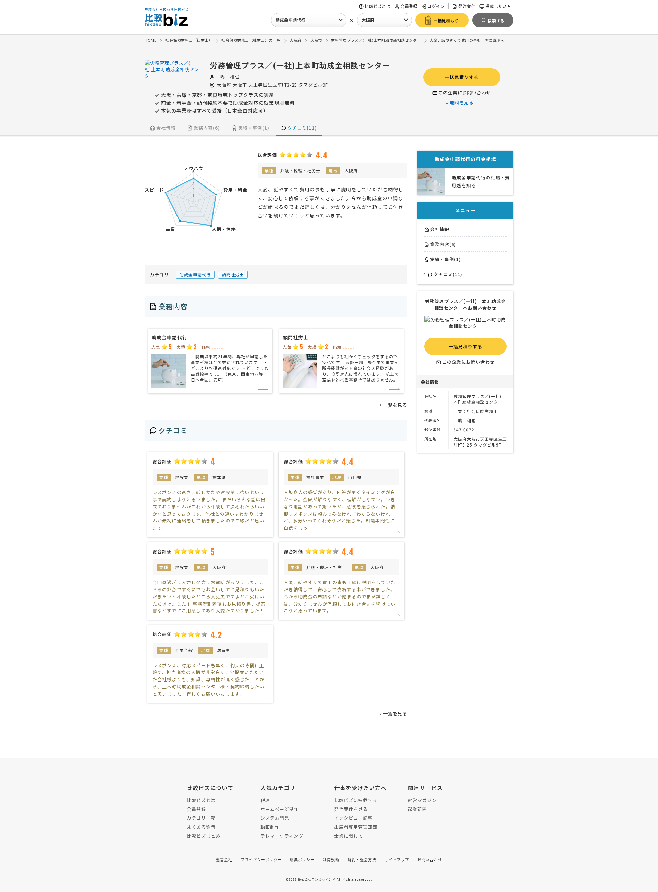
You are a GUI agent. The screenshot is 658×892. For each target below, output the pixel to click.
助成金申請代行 (291, 20)
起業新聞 (417, 809)
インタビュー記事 (353, 818)
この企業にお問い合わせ (464, 92)
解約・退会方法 (362, 859)
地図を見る (462, 102)
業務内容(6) (207, 128)
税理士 (267, 800)
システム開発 (274, 818)
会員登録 (408, 6)
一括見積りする (461, 77)
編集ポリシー (302, 859)
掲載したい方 (498, 6)
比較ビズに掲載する (355, 800)
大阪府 (368, 20)
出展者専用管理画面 (355, 827)
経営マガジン (422, 800)
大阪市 (240, 84)
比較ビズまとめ (203, 835)
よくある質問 (201, 827)
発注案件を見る (351, 809)
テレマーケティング (281, 835)
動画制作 (270, 827)
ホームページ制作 (279, 809)
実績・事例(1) (253, 128)
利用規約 (331, 859)
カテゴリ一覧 (201, 818)
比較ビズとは (377, 6)
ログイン (435, 6)
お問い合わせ (429, 859)
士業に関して (348, 835)
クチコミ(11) (302, 128)
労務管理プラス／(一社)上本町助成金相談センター (300, 65)
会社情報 (165, 128)
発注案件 (466, 6)
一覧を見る (395, 405)
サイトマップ (397, 859)
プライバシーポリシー (261, 859)
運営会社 (224, 859)
